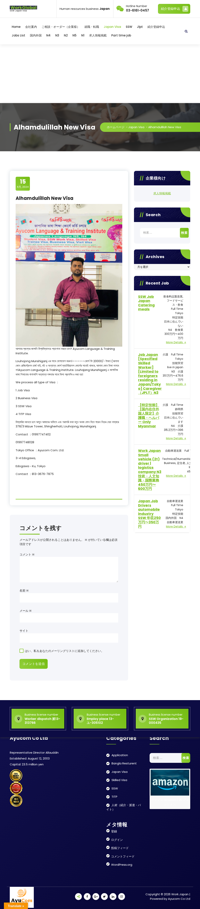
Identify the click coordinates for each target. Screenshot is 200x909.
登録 (114, 831)
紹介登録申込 (170, 8)
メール (26, 611)
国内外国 (36, 35)
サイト (24, 631)
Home (16, 27)
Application (120, 755)
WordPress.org (121, 865)
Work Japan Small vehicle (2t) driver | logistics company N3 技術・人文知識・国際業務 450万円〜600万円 (149, 469)
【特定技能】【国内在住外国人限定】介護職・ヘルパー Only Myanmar (148, 415)
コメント (27, 554)
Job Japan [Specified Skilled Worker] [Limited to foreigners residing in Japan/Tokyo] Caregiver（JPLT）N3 (150, 373)
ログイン (117, 840)
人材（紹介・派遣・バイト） (123, 807)
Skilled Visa (119, 780)
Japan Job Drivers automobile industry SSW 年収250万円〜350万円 (149, 513)
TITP (114, 797)
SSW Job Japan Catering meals (146, 303)
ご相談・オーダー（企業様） (61, 27)
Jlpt (140, 27)
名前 (24, 590)
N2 (66, 35)
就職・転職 (91, 27)
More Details (175, 342)
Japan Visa (112, 27)
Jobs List (18, 35)
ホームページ (115, 127)
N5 (74, 35)
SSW (129, 27)
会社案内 (31, 27)
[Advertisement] (100, 73)
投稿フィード (120, 848)
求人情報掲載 (98, 35)
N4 (48, 35)
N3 (57, 35)
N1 (82, 35)
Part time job (121, 35)
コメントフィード (123, 856)
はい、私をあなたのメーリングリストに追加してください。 (64, 651)
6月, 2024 (23, 183)
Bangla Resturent (124, 763)
